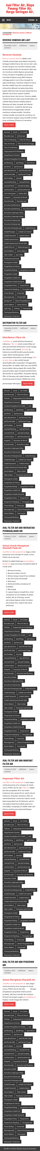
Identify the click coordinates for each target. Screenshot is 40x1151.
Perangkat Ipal (27, 289)
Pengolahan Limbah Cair (12, 278)
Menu (9, 20)
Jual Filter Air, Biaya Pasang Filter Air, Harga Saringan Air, (20, 8)
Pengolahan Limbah (10, 274)
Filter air (14, 344)
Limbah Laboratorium (11, 239)
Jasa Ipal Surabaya (23, 186)
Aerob (15, 132)
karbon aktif (23, 193)
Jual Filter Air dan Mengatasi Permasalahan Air (19, 529)
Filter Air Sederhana (10, 147)
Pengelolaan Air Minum (12, 266)
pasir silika (19, 255)
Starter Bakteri (9, 304)
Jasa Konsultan (9, 189)
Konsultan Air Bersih (20, 197)
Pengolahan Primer (10, 285)
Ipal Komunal (18, 166)
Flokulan (7, 398)
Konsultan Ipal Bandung (12, 205)
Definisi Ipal (21, 136)
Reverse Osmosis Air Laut (16, 40)
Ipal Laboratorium (10, 170)
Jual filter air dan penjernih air (14, 552)
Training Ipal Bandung (11, 312)
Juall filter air (8, 341)
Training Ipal (27, 308)
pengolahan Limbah (26, 270)
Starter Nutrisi (22, 304)
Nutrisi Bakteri (9, 251)
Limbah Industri (24, 235)
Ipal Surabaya (8, 178)
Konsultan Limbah (29, 209)
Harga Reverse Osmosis (12, 155)
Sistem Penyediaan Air (22, 301)
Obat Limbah (8, 255)
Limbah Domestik (10, 235)
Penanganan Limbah (11, 262)
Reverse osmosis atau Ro (12, 58)
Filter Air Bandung (10, 140)
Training (17, 308)
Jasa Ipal (19, 178)
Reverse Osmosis (12, 54)
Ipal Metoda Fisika (25, 170)
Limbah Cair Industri (25, 232)
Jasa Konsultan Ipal (23, 189)
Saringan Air (8, 301)
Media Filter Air (9, 247)
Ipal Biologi (20, 163)
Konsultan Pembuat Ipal (12, 220)
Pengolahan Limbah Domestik (14, 281)
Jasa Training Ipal (9, 193)
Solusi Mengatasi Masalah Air (19, 979)
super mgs (7, 308)
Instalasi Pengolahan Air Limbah (14, 159)
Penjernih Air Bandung (11, 289)
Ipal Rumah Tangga (24, 174)
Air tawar (25, 349)
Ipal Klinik (7, 166)
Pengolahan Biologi (10, 270)
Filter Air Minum (25, 140)
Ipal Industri (31, 163)
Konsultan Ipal (9, 201)
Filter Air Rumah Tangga (26, 143)
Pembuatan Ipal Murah (11, 258)
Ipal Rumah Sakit (9, 174)
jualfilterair (23, 45)
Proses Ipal (20, 293)
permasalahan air (29, 997)
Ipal (30, 406)
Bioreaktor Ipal (9, 136)
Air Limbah (23, 132)
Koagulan (7, 197)
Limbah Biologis (30, 228)
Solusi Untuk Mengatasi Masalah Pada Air (16, 546)
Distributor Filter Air (14, 322)
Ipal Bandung (8, 163)
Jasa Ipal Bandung (10, 182)
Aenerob (7, 132)
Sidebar (31, 20)
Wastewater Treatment (12, 316)
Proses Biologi (9, 293)
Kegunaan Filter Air (13, 778)
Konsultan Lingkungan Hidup (13, 212)
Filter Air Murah (9, 143)
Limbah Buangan (9, 232)
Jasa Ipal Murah (24, 182)
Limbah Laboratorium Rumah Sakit (15, 243)
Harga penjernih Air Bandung (13, 151)
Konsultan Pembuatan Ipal (13, 228)
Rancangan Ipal (9, 297)
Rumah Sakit (21, 297)
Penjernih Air (24, 285)
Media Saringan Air (24, 247)
